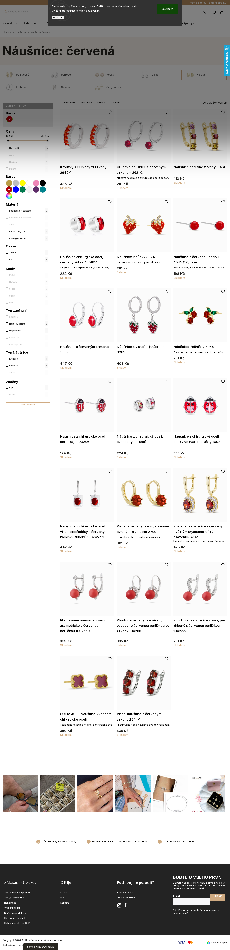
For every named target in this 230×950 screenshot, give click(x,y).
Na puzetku (28, 330)
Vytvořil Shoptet (219, 942)
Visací (28, 372)
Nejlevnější (86, 102)
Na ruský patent (28, 324)
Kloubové (28, 337)
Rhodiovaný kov (28, 231)
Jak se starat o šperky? (17, 892)
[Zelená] (22, 189)
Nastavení (58, 17)
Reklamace (10, 902)
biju (28, 387)
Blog (62, 897)
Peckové (28, 365)
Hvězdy (28, 282)
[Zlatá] (9, 183)
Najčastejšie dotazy (15, 913)
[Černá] (43, 183)
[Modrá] (16, 189)
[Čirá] (29, 189)
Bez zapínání (28, 344)
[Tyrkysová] (43, 189)
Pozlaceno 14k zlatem (28, 210)
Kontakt (64, 902)
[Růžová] (36, 183)
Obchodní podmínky (15, 918)
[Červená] (9, 119)
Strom (28, 295)
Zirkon (28, 252)
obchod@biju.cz (126, 897)
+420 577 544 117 (127, 892)
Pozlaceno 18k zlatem (28, 217)
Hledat (5, 11)
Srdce (28, 289)
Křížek (28, 275)
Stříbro (28, 169)
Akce (28, 155)
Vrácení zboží (12, 907)
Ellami (28, 394)
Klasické (28, 317)
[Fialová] (36, 189)
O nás (63, 892)
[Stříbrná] (16, 183)
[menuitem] (11, 23)
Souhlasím (167, 8)
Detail (87, 137)
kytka (28, 302)
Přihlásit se (218, 897)
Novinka (28, 162)
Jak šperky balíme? (15, 897)
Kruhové (28, 358)
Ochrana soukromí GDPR (17, 923)
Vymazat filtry (28, 404)
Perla (28, 259)
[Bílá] (29, 183)
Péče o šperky (197, 2)
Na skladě (28, 148)
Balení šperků (217, 2)
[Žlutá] (22, 183)
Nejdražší (101, 102)
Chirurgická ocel (28, 238)
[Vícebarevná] (9, 196)
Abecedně (116, 102)
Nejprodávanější (68, 102)
